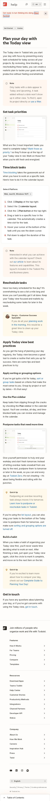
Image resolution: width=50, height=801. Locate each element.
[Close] (46, 13)
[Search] (26, 4)
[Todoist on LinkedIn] (16, 771)
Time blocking (10, 172)
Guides (20, 28)
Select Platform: (10, 189)
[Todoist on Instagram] (22, 771)
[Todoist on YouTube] (11, 771)
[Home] (5, 4)
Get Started (8, 28)
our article (18, 262)
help (14, 4)
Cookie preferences (39, 787)
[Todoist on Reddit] (27, 771)
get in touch (31, 607)
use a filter (36, 101)
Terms (27, 787)
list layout (26, 515)
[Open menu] (45, 4)
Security (13, 787)
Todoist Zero (16, 476)
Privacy (20, 787)
